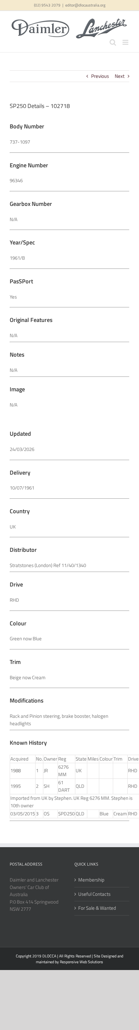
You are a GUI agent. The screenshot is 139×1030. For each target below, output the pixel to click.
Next (119, 76)
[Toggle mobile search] (113, 42)
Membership (91, 879)
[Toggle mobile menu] (126, 42)
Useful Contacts (94, 894)
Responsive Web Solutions (81, 962)
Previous (100, 76)
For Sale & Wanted (97, 908)
